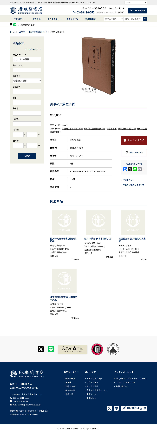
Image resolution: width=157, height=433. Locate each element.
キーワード (18, 65)
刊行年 (16, 130)
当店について (72, 18)
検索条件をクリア (34, 49)
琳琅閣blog (90, 18)
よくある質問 (92, 386)
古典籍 (68, 382)
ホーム (12, 32)
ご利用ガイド (53, 18)
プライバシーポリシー (125, 382)
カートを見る (139, 10)
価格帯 (16, 140)
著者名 (16, 108)
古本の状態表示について (133, 185)
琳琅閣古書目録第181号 (38, 32)
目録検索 (21, 32)
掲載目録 (17, 76)
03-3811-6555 (85, 12)
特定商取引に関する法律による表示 (131, 378)
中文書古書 (70, 390)
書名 (15, 97)
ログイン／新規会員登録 (96, 8)
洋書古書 (69, 394)
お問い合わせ (118, 8)
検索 (28, 155)
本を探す (18, 18)
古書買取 (36, 18)
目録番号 (17, 86)
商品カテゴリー (19, 54)
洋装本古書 (112, 128)
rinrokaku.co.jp (29, 404)
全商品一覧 (70, 378)
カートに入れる (135, 140)
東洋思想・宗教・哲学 (127, 128)
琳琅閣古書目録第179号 (94, 128)
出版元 (16, 119)
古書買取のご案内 (94, 378)
